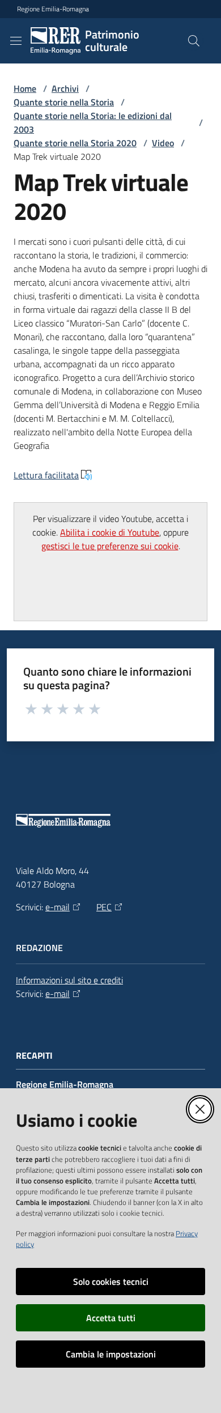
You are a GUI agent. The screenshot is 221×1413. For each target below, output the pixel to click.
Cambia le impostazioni (111, 1354)
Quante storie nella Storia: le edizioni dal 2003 (93, 122)
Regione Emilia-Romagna (53, 9)
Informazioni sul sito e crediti (69, 980)
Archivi (65, 88)
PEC (104, 907)
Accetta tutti (110, 1318)
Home (25, 88)
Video (163, 143)
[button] (194, 41)
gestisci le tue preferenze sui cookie (109, 546)
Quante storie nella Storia (64, 102)
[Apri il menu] (16, 41)
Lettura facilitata (46, 475)
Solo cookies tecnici (110, 1281)
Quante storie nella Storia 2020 (75, 143)
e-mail (57, 907)
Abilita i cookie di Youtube (109, 532)
